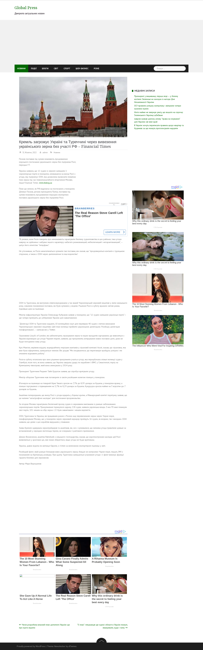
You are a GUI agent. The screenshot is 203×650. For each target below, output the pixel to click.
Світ (56, 68)
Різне (96, 68)
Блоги (45, 68)
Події (34, 68)
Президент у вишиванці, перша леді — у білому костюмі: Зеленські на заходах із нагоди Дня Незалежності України (156, 99)
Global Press (26, 8)
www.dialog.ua (45, 182)
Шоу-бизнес (82, 68)
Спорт (67, 68)
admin (45, 152)
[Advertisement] (101, 42)
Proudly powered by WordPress (31, 646)
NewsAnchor (59, 646)
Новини (21, 68)
